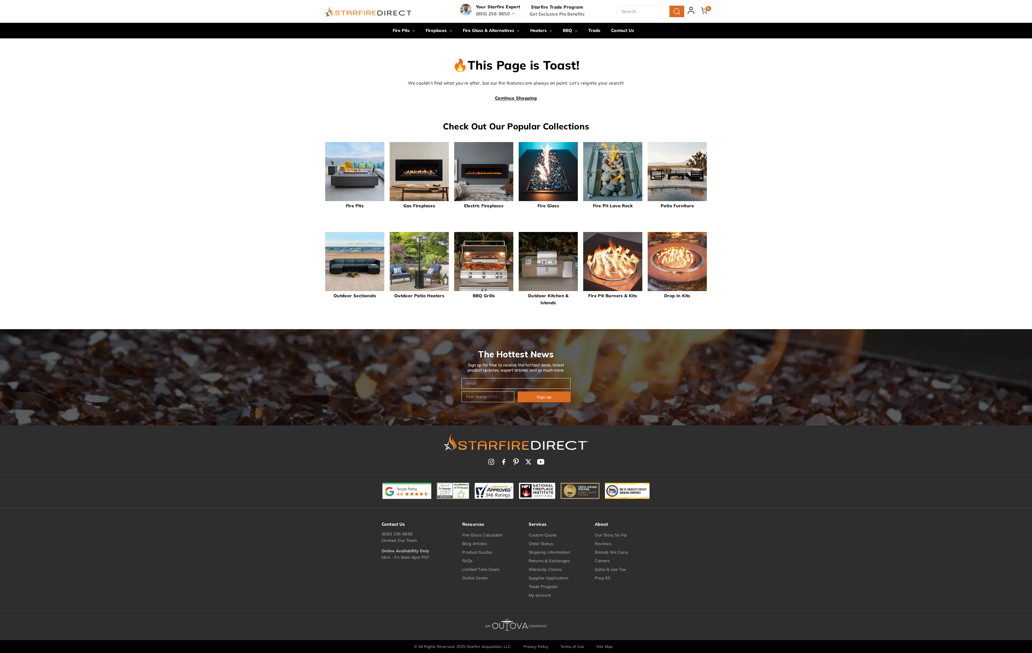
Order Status (541, 543)
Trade (594, 30)
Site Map (604, 646)
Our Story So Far (611, 535)
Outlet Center (475, 578)
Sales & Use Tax (610, 569)
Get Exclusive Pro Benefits (557, 14)
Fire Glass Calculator (482, 535)
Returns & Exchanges (549, 560)
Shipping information (549, 552)
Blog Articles (474, 543)
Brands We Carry (611, 552)
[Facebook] (503, 461)
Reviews (603, 543)
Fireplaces (437, 30)
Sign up (544, 397)
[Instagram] (491, 461)
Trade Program (543, 586)
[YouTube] (540, 461)
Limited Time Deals (481, 569)
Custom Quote (543, 535)
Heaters (539, 30)
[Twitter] (528, 461)
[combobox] (650, 11)
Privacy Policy (536, 646)
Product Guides (477, 552)
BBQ (568, 30)
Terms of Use (572, 646)
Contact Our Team (399, 540)
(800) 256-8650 (397, 533)
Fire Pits (402, 30)
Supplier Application (549, 578)
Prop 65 (602, 578)
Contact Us (622, 30)
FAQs (467, 560)
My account (540, 595)
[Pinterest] (516, 461)
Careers (602, 560)
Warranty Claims (545, 569)
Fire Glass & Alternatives (489, 30)
